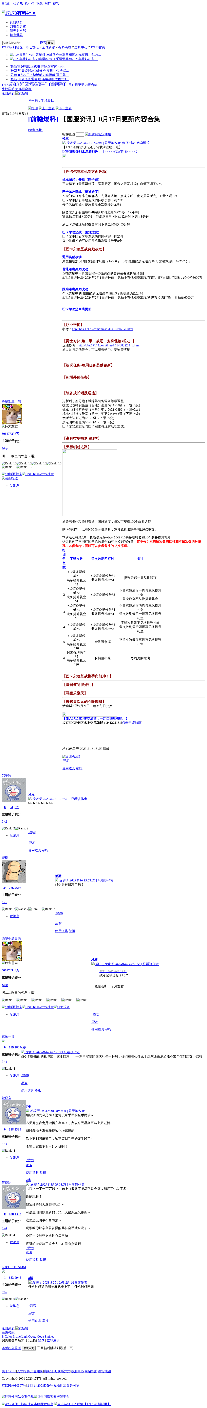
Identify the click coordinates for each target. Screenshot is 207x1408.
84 (11, 807)
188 (11, 1129)
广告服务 (36, 1371)
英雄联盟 (16, 22)
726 (11, 888)
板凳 (58, 876)
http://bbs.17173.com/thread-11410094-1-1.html (102, 329)
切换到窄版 (23, 89)
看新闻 (6, 3)
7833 (11, 433)
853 (11, 1277)
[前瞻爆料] (43, 119)
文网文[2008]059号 (40, 1385)
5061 (5, 433)
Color (8, 1336)
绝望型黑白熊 (11, 402)
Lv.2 (4, 821)
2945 (18, 1277)
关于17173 (9, 1371)
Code (40, 1336)
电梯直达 (68, 134)
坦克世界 (16, 35)
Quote (32, 1336)
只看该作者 (113, 143)
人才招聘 (23, 1371)
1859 (18, 1047)
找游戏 (18, 3)
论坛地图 (104, 1371)
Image (17, 1336)
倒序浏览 (128, 143)
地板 (94, 959)
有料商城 (64, 47)
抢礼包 (29, 3)
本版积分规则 (11, 1348)
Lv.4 (4, 1061)
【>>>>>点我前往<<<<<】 (120, 151)
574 (17, 807)
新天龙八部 (18, 30)
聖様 (5, 857)
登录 (41, 1340)
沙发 (31, 794)
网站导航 (90, 1371)
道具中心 (80, 47)
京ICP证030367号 (14, 1385)
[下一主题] (64, 108)
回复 (65, 760)
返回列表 (8, 93)
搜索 (43, 42)
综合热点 (32, 47)
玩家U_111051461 (14, 1267)
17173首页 (98, 47)
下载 (39, 3)
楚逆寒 (6, 1098)
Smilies (49, 1336)
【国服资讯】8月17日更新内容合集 (72, 85)
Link (24, 1336)
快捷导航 (8, 89)
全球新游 (48, 47)
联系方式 (63, 1371)
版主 (5, 448)
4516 (18, 888)
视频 (56, 3)
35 (4, 888)
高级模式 (8, 1332)
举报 (79, 768)
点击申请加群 (131, 722)
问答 (47, 3)
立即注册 (53, 1340)
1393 (18, 1129)
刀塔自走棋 (18, 26)
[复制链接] (35, 130)
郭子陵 (6, 775)
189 (11, 1047)
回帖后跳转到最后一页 (56, 1348)
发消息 (14, 485)
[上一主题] (47, 108)
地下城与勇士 (35, 85)
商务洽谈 (50, 1371)
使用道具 (68, 768)
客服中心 (77, 1371)
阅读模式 (142, 143)
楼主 (65, 138)
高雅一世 (8, 1037)
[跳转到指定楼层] (98, 134)
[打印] (33, 108)
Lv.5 (4, 1292)
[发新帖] (21, 93)
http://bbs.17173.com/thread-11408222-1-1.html (108, 345)
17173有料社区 (12, 47)
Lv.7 (4, 902)
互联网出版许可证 (66, 1385)
